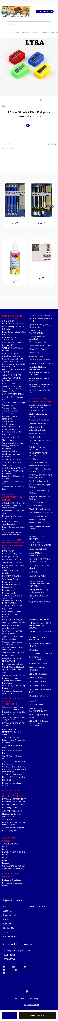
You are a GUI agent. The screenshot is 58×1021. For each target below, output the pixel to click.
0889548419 (46, 11)
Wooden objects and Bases (13, 631)
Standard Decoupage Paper (13, 562)
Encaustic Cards (9, 593)
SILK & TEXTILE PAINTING (10, 447)
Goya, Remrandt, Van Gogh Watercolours (13, 404)
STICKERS (34, 572)
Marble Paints (8, 440)
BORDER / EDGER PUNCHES (37, 669)
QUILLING (7, 819)
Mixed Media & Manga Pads (41, 363)
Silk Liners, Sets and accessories (11, 455)
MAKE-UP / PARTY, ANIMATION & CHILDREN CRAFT (13, 793)
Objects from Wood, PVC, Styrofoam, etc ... (13, 638)
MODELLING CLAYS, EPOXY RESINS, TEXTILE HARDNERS (12, 603)
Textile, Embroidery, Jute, (13, 653)
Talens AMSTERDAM (11, 375)
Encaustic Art (7, 582)
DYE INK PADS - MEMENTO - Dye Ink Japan (11, 732)
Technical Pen (35, 523)
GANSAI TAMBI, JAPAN (13, 394)
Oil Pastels (33, 444)
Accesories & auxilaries (39, 420)
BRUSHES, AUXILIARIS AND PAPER (12, 497)
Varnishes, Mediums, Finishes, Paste (37, 368)
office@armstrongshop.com (17, 950)
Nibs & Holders (35, 506)
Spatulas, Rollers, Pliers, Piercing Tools (39, 326)
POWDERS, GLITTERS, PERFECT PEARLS (39, 560)
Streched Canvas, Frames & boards (40, 320)
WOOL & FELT (9, 656)
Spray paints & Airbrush (12, 443)
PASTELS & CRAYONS (39, 441)
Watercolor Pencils (37, 433)
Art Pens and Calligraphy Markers (39, 486)
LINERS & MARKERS (39, 463)
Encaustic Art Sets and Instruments (11, 586)
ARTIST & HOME (10, 844)
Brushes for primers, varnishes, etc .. (11, 523)
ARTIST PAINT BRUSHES (14, 503)
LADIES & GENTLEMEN (13, 852)
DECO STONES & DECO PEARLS (40, 567)
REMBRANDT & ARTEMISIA (9, 338)
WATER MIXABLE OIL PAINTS (12, 349)
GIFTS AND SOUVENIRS (13, 866)
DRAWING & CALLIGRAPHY (36, 332)
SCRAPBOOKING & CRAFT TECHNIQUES (13, 701)
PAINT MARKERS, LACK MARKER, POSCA (40, 476)
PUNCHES (33, 650)
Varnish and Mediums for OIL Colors (39, 373)
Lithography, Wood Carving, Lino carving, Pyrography (12, 680)
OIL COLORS (8, 321)
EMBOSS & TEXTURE (39, 620)
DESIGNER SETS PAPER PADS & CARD (13, 713)
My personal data (31, 1005)
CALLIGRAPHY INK (38, 516)
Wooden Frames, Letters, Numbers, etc (12, 643)
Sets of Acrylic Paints (11, 356)
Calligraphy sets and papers (40, 513)
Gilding (5, 672)
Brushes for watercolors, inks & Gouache (12, 506)
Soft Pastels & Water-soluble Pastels (38, 448)
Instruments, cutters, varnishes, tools (10, 627)
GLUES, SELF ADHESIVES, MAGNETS (40, 544)
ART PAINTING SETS (12, 811)
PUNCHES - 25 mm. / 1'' (40, 686)
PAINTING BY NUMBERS (13, 802)
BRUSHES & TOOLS (11, 576)
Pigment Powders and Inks (40, 423)
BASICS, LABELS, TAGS (40, 602)
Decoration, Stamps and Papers (12, 884)
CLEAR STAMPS (36, 705)
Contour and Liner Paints (12, 437)
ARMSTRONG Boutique (9, 839)
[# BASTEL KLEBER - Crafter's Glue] (15, 258)
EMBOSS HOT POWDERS (40, 632)
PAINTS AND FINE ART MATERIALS (12, 317)
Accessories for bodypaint (13, 828)
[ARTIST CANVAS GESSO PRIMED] (41, 252)
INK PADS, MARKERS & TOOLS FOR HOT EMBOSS (40, 625)
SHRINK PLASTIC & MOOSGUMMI (11, 660)
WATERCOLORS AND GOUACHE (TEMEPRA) (13, 387)
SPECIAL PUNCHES (38, 674)
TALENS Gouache (10, 411)
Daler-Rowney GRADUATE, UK (14, 333)
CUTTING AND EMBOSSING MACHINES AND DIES (40, 583)
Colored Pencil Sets (37, 430)
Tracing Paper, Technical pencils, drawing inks (12, 533)
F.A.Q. (6, 919)
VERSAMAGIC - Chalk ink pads (14, 746)
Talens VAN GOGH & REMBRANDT (11, 379)
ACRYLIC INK (8, 383)
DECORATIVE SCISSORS (40, 653)
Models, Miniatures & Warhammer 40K (11, 815)
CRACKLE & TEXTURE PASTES (13, 572)
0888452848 (10, 959)
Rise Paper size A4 (10, 557)
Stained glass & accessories (13, 675)
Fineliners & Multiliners (39, 466)
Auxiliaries (33, 459)
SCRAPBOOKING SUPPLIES (37, 538)
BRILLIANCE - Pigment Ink (12, 752)
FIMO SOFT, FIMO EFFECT (10, 615)
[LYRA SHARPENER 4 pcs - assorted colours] (29, 95)
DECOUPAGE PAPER (11, 560)
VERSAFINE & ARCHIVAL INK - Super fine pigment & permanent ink (14, 769)
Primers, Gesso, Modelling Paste (40, 391)
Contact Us (8, 928)
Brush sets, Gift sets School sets (13, 528)
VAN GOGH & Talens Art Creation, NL (13, 344)
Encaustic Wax (8, 590)
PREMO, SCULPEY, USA (13, 620)
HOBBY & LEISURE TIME (14, 799)
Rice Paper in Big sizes (12, 554)
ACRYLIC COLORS (10, 353)
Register (7, 924)
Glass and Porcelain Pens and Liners (12, 482)
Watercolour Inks (9, 408)
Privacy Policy (10, 937)
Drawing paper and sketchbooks (37, 338)
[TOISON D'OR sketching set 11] (41, 200)
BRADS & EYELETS (38, 549)
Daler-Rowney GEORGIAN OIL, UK (13, 328)
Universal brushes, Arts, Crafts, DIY (12, 517)
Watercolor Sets (8, 391)
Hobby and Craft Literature (13, 664)
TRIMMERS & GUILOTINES (35, 658)
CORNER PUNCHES (38, 678)
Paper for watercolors (38, 342)
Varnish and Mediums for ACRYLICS (39, 379)
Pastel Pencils (35, 437)
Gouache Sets (7, 414)
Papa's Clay (7, 609)
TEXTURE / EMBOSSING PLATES (40, 645)
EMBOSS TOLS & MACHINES (37, 638)
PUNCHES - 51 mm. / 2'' (40, 696)
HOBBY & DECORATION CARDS (13, 724)
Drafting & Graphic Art (12, 880)
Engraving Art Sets (10, 808)
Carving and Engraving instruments (12, 692)
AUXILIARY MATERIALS (13, 468)
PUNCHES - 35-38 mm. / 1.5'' (40, 691)
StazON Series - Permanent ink (13, 757)
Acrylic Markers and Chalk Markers (40, 498)
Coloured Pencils (36, 427)
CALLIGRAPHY (36, 503)
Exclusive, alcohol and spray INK (11, 784)
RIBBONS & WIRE (37, 576)
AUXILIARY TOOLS (38, 664)
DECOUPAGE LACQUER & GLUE (13, 566)
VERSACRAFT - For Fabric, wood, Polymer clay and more (14, 739)
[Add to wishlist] (9, 1015)
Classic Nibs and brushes (39, 509)
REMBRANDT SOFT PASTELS (38, 454)
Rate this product (8, 149)
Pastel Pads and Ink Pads (39, 360)
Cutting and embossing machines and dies (38, 591)
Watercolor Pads (36, 356)
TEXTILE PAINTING (11, 462)
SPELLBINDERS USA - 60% (39, 597)
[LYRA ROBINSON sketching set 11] (15, 200)
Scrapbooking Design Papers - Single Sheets (14, 718)
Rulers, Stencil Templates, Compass (40, 527)
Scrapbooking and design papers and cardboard (12, 708)
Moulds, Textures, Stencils (13, 623)
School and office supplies (10, 874)
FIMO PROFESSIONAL (12, 611)
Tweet (42, 100)
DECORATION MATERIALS (35, 554)
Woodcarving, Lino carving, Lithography (14, 687)
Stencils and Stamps (10, 579)
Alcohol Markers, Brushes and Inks (40, 470)
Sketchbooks (34, 353)
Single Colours (8, 825)
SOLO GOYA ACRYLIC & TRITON (13, 371)
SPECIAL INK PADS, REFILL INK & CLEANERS (38, 723)
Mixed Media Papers (37, 349)
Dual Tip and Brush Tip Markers (39, 492)
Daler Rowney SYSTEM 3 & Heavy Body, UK (13, 360)
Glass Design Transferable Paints (13, 488)
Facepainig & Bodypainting (13, 822)
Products (5, 846)
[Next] (52, 206)
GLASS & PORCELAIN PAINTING (12, 472)
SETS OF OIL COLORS (12, 324)
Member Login (10, 915)
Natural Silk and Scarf (11, 459)
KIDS (4, 861)
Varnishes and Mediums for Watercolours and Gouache (40, 385)
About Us (7, 911)
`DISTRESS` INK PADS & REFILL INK (13, 762)
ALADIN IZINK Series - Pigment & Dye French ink (13, 776)
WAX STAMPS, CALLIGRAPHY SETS (39, 710)
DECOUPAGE (8, 551)
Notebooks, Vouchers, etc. (13, 868)
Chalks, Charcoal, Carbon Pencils (40, 415)
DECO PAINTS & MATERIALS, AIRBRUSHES (10, 419)
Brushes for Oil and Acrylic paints (13, 512)
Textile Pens (7, 465)
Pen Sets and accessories (39, 481)
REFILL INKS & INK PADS (38, 716)
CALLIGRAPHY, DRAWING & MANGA (23, 33)
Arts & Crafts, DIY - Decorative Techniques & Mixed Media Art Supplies (13, 544)
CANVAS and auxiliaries (39, 316)
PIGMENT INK (9, 780)
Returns (7, 906)
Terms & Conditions (38, 906)
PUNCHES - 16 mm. (38, 682)
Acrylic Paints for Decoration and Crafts (11, 425)
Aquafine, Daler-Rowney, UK (13, 398)
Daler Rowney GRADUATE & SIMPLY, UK (13, 365)
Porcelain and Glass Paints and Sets (13, 477)
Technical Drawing (37, 520)
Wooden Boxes (8, 634)
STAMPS (33, 701)
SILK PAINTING (9, 451)
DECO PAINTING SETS (12, 805)
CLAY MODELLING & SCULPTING (12, 597)
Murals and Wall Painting (13, 669)
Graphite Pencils (36, 410)
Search (6, 932)
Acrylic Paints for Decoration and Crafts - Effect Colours (12, 431)
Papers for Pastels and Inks (40, 346)
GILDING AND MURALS (13, 667)
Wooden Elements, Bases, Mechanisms (13, 648)
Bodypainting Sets (10, 831)
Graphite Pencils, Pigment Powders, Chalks (40, 406)
